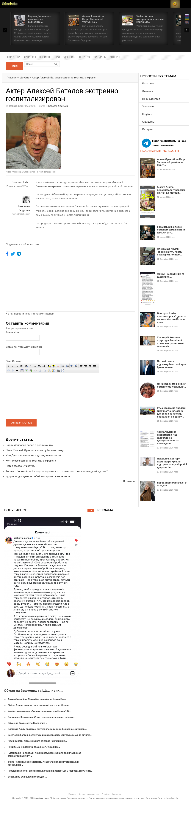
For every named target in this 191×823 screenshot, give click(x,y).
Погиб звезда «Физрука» (21, 465)
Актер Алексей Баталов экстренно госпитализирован (64, 77)
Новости (10, 4)
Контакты (116, 794)
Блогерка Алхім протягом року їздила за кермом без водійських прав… (171, 318)
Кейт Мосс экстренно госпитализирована (31, 460)
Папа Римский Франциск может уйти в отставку (35, 450)
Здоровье (69, 57)
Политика (14, 57)
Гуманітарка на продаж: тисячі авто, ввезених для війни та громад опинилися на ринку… (171, 412)
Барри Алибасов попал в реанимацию (29, 444)
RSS (175, 4)
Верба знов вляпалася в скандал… (27, 776)
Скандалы (100, 57)
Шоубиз (84, 57)
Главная (12, 77)
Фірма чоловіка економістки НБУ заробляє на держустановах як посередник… (168, 437)
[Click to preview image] (38, 141)
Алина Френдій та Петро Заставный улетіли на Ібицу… (171, 162)
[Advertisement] (101, 139)
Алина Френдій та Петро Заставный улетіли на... (93, 19)
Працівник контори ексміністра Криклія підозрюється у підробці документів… (172, 463)
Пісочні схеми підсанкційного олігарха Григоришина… (171, 364)
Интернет (116, 57)
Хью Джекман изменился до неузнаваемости (33, 455)
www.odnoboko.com (21, 214)
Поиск (14, 65)
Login (165, 4)
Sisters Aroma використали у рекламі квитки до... (150, 19)
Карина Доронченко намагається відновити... (40, 19)
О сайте (105, 794)
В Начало (129, 481)
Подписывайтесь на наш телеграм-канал (169, 143)
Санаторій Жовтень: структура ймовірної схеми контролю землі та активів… (170, 342)
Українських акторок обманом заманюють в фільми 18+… (171, 229)
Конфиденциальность (89, 794)
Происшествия (49, 57)
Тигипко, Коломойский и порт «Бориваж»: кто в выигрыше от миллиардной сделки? (57, 471)
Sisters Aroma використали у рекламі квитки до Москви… (171, 190)
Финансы (30, 57)
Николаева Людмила (57, 106)
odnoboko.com (41, 798)
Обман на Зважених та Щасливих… (170, 275)
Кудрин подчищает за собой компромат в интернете (38, 476)
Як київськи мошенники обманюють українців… (171, 385)
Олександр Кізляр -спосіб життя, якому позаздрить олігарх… (170, 251)
